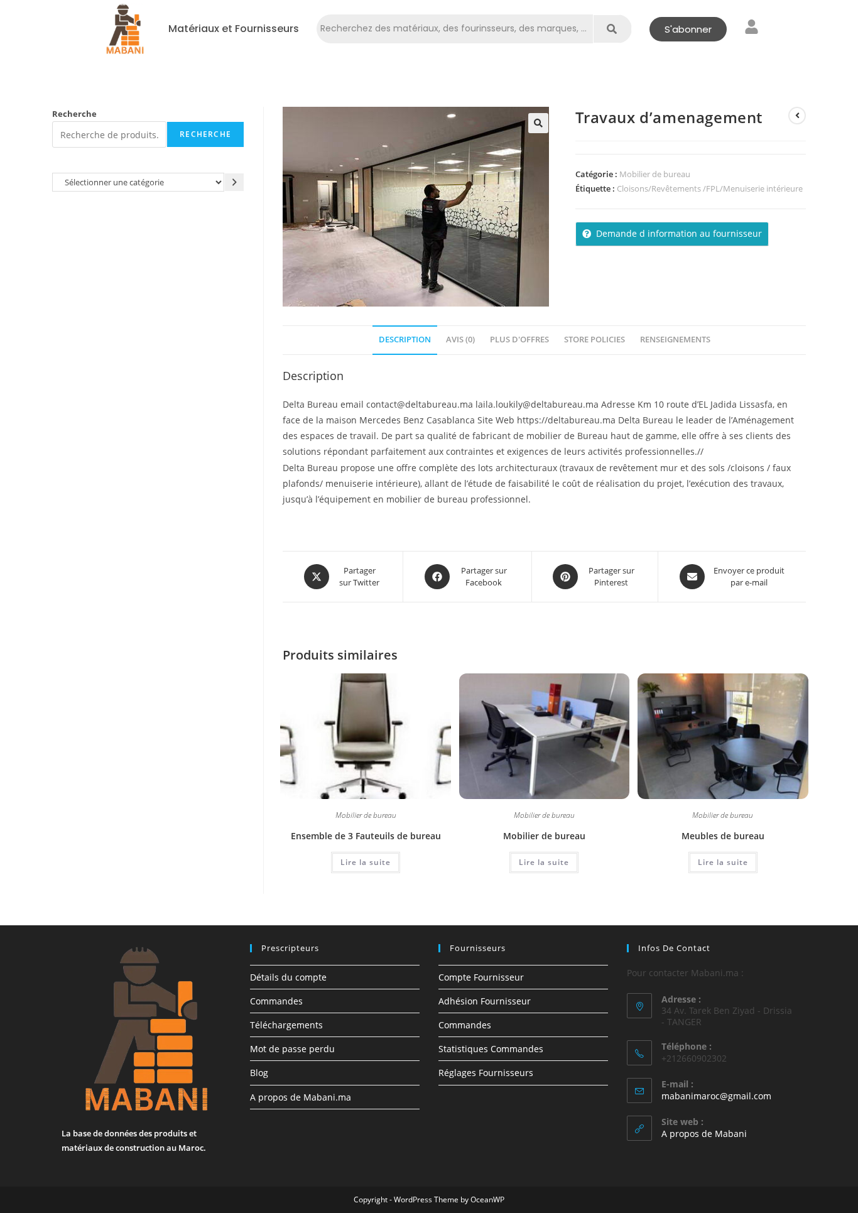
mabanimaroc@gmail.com (716, 1096)
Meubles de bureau (723, 836)
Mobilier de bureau (654, 174)
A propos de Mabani (704, 1134)
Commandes (276, 1001)
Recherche (74, 113)
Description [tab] (405, 339)
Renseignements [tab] (675, 339)
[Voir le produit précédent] (797, 115)
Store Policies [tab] (594, 339)
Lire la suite (365, 862)
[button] (538, 123)
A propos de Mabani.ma (300, 1097)
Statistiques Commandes (490, 1049)
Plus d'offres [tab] (519, 339)
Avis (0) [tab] (460, 339)
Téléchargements (286, 1025)
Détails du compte (288, 977)
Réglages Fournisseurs (485, 1073)
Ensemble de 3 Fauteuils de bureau (366, 836)
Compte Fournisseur (481, 977)
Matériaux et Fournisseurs (233, 29)
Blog (259, 1073)
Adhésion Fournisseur (484, 1001)
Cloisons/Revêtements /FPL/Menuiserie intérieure (710, 188)
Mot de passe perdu (292, 1049)
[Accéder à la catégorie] (234, 182)
